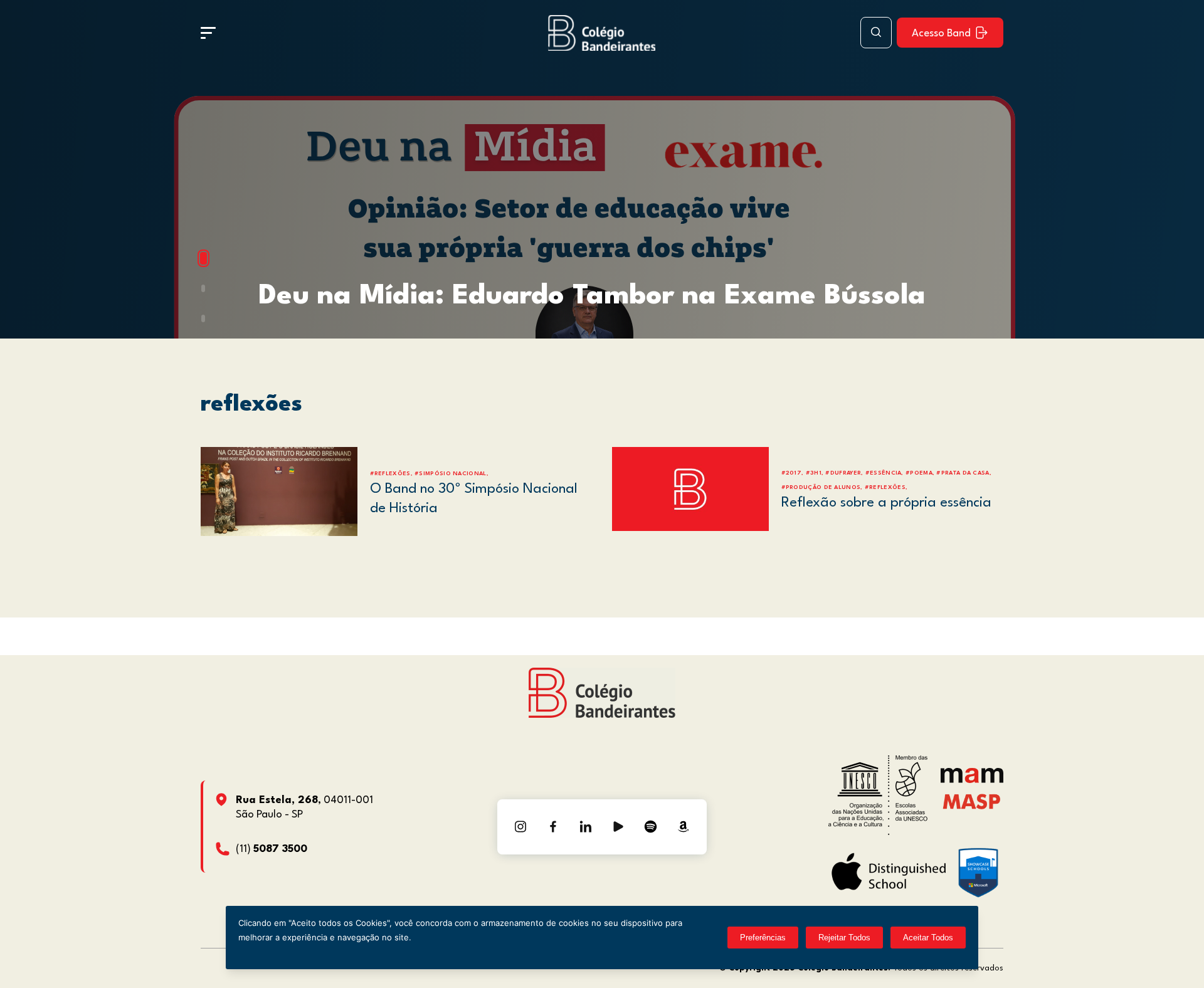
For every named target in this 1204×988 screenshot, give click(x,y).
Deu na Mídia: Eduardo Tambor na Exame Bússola (592, 296)
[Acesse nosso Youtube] (618, 826)
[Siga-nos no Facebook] (553, 826)
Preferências (763, 937)
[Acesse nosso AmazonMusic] (683, 826)
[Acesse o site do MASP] (971, 801)
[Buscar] (876, 33)
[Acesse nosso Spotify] (650, 826)
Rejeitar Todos (844, 937)
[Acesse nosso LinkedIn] (585, 826)
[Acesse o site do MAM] (972, 780)
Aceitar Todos (928, 937)
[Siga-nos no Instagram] (520, 826)
